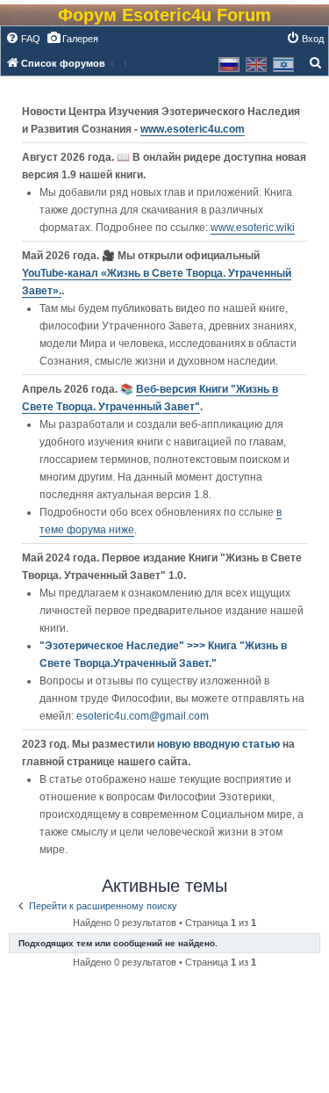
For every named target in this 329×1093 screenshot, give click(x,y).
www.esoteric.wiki (253, 227)
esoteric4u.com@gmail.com (142, 716)
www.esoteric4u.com (192, 129)
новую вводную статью (220, 744)
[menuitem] (22, 38)
